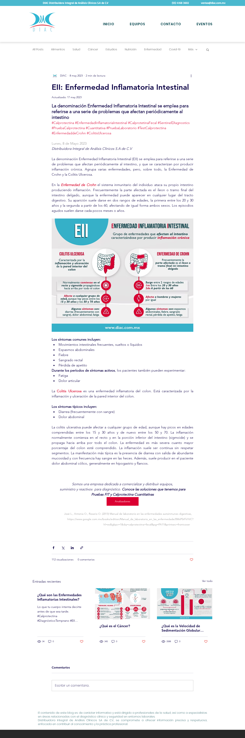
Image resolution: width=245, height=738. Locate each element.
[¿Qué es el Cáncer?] (122, 603)
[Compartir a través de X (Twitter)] (63, 548)
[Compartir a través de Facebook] (53, 548)
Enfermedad (152, 49)
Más (191, 49)
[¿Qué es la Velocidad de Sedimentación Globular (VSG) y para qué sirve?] (184, 603)
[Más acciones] (191, 75)
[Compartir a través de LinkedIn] (72, 548)
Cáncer (93, 49)
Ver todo (207, 581)
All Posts (38, 49)
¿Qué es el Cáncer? (115, 626)
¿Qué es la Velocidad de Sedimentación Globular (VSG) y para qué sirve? (181, 628)
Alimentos (58, 49)
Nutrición (130, 49)
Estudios (111, 49)
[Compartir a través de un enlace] (81, 548)
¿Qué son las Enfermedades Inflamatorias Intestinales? (59, 597)
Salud (76, 49)
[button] (207, 49)
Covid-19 (174, 49)
